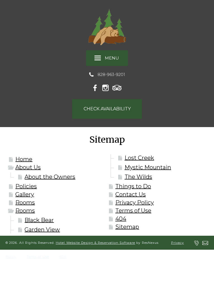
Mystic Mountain (148, 167)
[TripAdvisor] (117, 87)
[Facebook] (96, 87)
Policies (26, 186)
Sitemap (127, 226)
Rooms (25, 202)
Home (23, 159)
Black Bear (39, 220)
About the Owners (50, 176)
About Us (28, 167)
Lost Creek (139, 157)
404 (120, 218)
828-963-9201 (111, 74)
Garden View (42, 229)
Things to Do (133, 186)
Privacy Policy (134, 202)
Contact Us (130, 194)
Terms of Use (133, 210)
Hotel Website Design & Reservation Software (95, 243)
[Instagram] (106, 87)
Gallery (24, 194)
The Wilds (138, 176)
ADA (63, 257)
